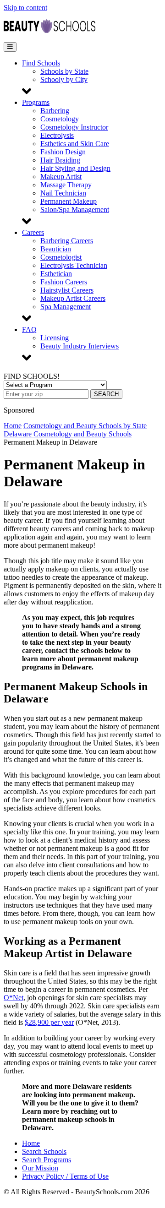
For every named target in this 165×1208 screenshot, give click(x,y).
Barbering (54, 110)
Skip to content (25, 7)
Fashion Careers (63, 282)
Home (13, 426)
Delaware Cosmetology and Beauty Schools (68, 434)
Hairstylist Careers (67, 290)
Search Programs (46, 1160)
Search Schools (44, 1151)
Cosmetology (59, 119)
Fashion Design (63, 152)
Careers (33, 232)
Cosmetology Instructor (74, 127)
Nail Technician (63, 193)
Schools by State (64, 71)
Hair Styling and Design (75, 168)
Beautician (55, 249)
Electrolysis (57, 135)
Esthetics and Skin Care (74, 143)
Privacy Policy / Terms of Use (65, 1176)
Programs (36, 102)
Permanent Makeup (68, 201)
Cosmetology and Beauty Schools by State (85, 426)
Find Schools (41, 63)
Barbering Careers (66, 241)
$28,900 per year (49, 1022)
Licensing (54, 338)
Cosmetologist (61, 257)
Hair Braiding (60, 160)
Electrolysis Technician (73, 265)
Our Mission (40, 1168)
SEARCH (106, 394)
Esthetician (56, 274)
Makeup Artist (61, 176)
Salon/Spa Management (74, 209)
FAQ (29, 329)
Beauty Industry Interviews (79, 346)
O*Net (13, 997)
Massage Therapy (66, 185)
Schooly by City (64, 79)
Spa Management (65, 306)
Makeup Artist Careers (72, 298)
